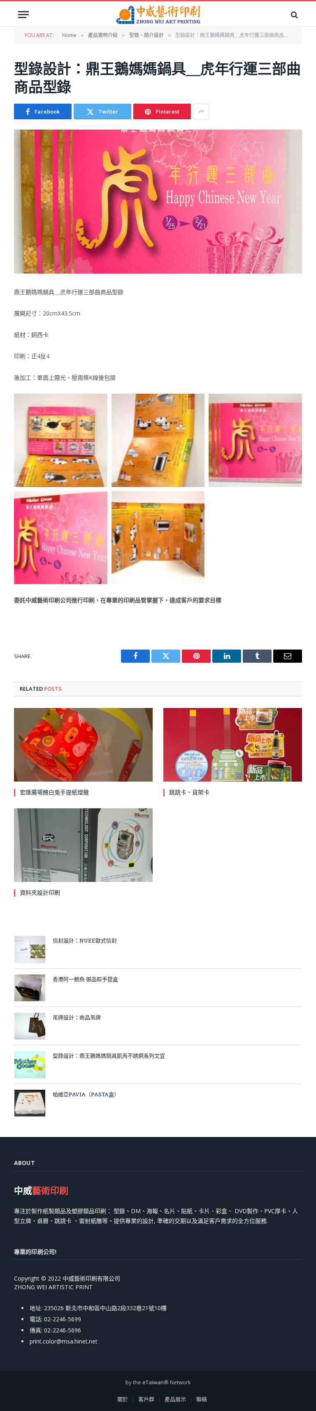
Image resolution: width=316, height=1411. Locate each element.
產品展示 (175, 1399)
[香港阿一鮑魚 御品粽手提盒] (29, 988)
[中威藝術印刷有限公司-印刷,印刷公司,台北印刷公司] (158, 14)
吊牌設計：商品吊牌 (77, 1017)
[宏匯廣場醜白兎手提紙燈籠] (83, 745)
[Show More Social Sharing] (201, 111)
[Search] (293, 14)
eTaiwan (153, 1382)
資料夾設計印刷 (40, 892)
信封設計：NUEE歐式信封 (85, 940)
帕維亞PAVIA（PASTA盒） (86, 1094)
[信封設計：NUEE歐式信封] (29, 949)
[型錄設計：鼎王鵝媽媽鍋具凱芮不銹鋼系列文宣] (29, 1064)
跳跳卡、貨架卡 (189, 792)
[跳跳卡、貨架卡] (232, 745)
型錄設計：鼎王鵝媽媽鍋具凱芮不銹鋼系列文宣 (109, 1055)
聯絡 (201, 1399)
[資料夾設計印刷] (83, 845)
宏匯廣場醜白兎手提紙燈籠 (54, 792)
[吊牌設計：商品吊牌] (29, 1026)
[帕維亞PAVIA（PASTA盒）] (29, 1103)
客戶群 (146, 1399)
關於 (122, 1399)
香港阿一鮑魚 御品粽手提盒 (85, 979)
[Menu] (23, 14)
